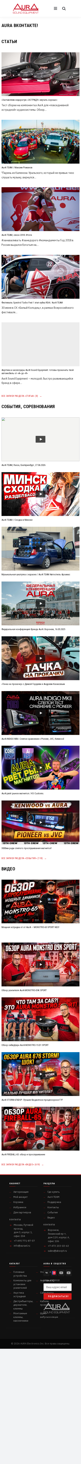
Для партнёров (22, 1212)
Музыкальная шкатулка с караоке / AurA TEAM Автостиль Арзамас (36, 574)
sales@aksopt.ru (57, 1250)
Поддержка (54, 1202)
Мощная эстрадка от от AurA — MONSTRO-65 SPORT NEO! (30, 927)
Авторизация (20, 1191)
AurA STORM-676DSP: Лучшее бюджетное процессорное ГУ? (32, 1099)
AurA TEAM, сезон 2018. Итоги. (17, 235)
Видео (51, 1217)
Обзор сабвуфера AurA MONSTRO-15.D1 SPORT (25, 1045)
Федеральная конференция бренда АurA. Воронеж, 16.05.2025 (33, 629)
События (52, 1212)
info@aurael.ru (22, 1245)
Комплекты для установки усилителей (22, 1284)
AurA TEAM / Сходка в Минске (17, 519)
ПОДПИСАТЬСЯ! (58, 1296)
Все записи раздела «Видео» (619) (23, 1164)
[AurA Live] (69, 1273)
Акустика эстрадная (19, 1294)
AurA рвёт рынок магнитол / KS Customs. (23, 793)
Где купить (53, 1191)
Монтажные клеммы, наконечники (20, 1317)
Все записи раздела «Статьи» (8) (22, 396)
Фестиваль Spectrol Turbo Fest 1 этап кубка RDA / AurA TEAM (32, 302)
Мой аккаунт (20, 1197)
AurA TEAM (53, 1197)
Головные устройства (20, 1273)
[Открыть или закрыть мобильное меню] (56, 8)
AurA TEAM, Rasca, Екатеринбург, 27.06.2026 (23, 465)
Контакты (53, 1207)
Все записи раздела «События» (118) (24, 858)
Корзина (18, 1202)
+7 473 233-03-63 (58, 1245)
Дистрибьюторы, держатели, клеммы (23, 1305)
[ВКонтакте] (46, 1273)
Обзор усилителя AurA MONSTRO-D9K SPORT (24, 990)
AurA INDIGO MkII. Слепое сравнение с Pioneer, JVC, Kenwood (33, 738)
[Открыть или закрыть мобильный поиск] (64, 8)
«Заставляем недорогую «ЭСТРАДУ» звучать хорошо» (29, 99)
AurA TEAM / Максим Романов (17, 167)
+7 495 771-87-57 (24, 1240)
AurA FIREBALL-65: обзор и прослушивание (23, 1154)
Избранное (19, 1207)
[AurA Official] (61, 1273)
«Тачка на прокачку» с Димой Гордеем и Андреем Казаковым (33, 684)
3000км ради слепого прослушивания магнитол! (27, 848)
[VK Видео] (54, 1273)
